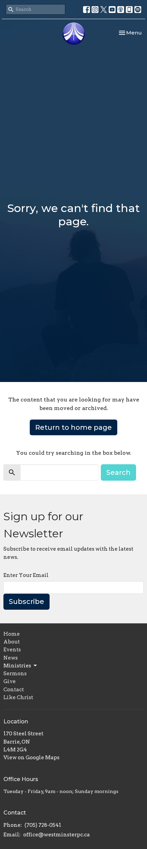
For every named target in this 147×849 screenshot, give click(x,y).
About (11, 642)
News (10, 658)
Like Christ (18, 697)
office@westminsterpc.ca (56, 835)
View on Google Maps (31, 757)
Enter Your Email (26, 575)
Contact (13, 690)
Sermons (15, 673)
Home (11, 634)
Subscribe (26, 601)
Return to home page (73, 427)
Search (118, 472)
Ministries (17, 666)
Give (9, 681)
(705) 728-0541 (43, 825)
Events (12, 650)
